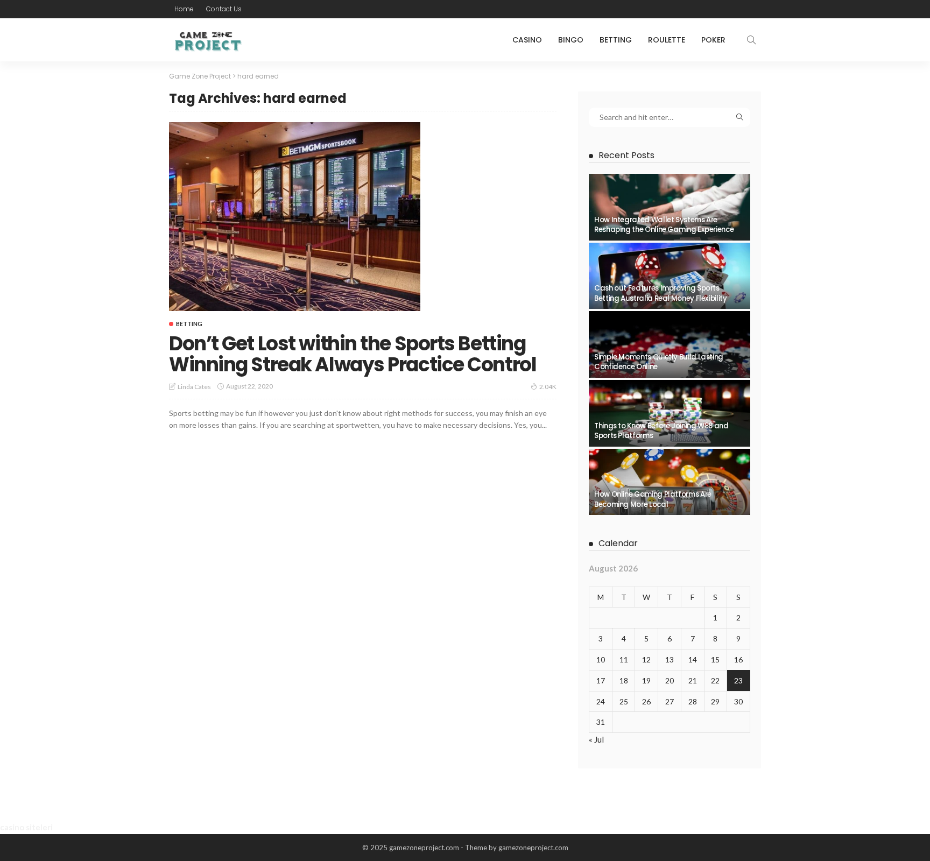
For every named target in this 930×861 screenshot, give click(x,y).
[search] (751, 39)
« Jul (596, 739)
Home (184, 8)
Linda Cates (194, 387)
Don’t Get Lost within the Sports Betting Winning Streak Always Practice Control (352, 354)
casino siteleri (26, 827)
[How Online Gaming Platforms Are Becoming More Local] (669, 482)
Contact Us (224, 8)
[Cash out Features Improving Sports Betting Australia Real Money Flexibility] (669, 276)
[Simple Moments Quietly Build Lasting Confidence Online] (669, 344)
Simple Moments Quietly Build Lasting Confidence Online (658, 362)
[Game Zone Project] (207, 40)
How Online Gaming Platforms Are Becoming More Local (652, 499)
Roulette (666, 39)
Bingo (570, 39)
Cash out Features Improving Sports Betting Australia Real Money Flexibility (660, 293)
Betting (616, 39)
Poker (713, 39)
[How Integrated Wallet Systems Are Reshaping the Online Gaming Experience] (669, 207)
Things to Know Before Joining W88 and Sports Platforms (661, 431)
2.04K (547, 387)
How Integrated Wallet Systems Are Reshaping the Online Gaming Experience (664, 225)
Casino (527, 39)
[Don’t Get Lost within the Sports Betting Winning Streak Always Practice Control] (294, 216)
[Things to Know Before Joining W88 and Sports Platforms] (669, 413)
